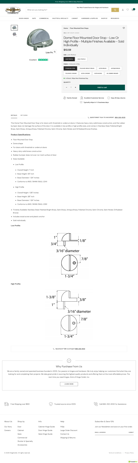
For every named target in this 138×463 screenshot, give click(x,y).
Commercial (44, 18)
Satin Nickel (98, 73)
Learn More (69, 384)
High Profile (81, 59)
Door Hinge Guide (45, 430)
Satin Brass (102, 68)
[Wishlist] (127, 10)
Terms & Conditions (115, 453)
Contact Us (64, 434)
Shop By (104, 18)
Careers (7, 430)
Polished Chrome (71, 73)
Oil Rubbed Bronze (112, 73)
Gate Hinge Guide (45, 434)
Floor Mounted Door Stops (79, 28)
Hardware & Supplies (89, 18)
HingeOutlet (13, 453)
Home (66, 28)
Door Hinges (24, 18)
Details (14, 115)
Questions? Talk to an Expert (107, 117)
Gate (34, 18)
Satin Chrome (85, 73)
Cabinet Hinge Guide (46, 427)
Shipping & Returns (67, 438)
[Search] (115, 10)
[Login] (123, 10)
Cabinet (75, 18)
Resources (115, 18)
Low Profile (69, 59)
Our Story (8, 427)
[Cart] (133, 10)
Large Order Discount (68, 430)
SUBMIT (131, 432)
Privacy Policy (129, 453)
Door (19, 427)
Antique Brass (115, 68)
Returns (24, 115)
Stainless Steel (70, 68)
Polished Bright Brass (87, 68)
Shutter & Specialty (60, 18)
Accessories (22, 445)
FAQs (62, 427)
